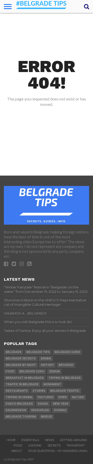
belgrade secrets (21, 358)
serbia (46, 358)
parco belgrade (19, 403)
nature (78, 397)
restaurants (17, 390)
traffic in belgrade (22, 384)
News (49, 440)
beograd (66, 365)
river (62, 397)
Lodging (35, 445)
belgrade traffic (64, 390)
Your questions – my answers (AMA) (57, 451)
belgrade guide (67, 352)
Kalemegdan (16, 410)
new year (60, 403)
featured (45, 397)
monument (52, 384)
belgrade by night (21, 365)
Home (11, 440)
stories (39, 390)
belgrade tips (38, 352)
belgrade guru (31, 371)
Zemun (54, 371)
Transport (75, 445)
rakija (43, 403)
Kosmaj (60, 410)
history (47, 365)
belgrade (13, 352)
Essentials (30, 440)
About (16, 451)
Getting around (73, 440)
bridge (46, 416)
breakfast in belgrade (25, 378)
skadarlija (40, 410)
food (10, 371)
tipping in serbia (19, 397)
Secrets (54, 445)
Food (17, 445)
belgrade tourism (21, 416)
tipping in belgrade (65, 378)
